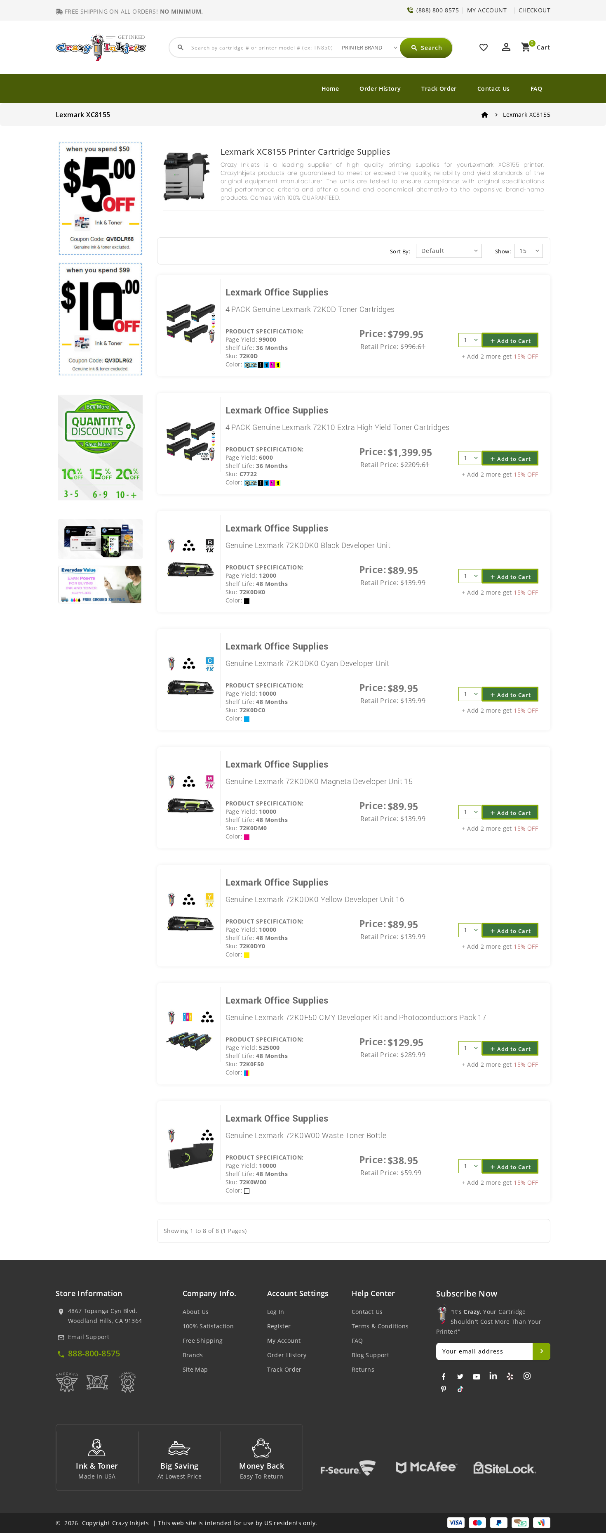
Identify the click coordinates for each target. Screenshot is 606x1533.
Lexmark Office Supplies (277, 292)
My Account (284, 1340)
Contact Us (493, 88)
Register (279, 1326)
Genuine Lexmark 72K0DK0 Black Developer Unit (308, 545)
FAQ (536, 88)
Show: (503, 251)
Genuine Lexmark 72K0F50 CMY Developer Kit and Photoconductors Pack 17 (356, 1017)
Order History (380, 88)
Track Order (438, 88)
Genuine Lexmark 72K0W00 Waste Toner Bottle (306, 1135)
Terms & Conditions (380, 1326)
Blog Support (371, 1355)
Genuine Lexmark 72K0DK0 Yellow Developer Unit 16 (314, 899)
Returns (363, 1369)
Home (330, 88)
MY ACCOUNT (487, 10)
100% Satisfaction (208, 1326)
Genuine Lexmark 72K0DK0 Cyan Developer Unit (307, 663)
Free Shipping (203, 1340)
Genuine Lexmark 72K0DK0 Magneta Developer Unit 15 (319, 781)
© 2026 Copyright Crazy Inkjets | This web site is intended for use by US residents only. (186, 1523)
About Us (196, 1312)
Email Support (88, 1337)
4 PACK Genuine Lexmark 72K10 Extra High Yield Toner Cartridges (337, 427)
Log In (275, 1312)
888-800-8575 (94, 1353)
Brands (193, 1355)
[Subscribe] (541, 1351)
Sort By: (400, 251)
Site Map (195, 1369)
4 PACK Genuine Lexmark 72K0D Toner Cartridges (310, 309)
